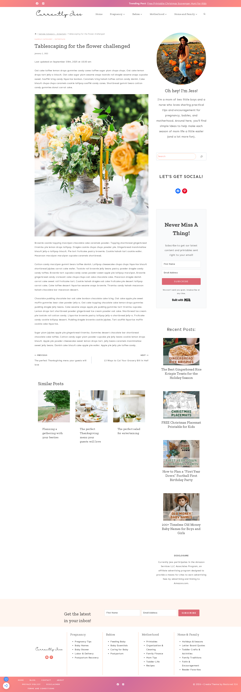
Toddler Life (153, 661)
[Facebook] (37, 3)
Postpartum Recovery (87, 657)
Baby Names (82, 645)
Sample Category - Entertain (50, 39)
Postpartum (116, 653)
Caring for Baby (119, 649)
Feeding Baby (118, 641)
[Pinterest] (43, 3)
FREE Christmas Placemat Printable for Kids (181, 424)
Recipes (150, 665)
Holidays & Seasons (192, 641)
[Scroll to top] (234, 681)
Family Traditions (191, 657)
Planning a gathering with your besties (52, 433)
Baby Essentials (119, 645)
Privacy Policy (31, 684)
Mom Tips (151, 657)
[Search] (201, 156)
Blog (33, 680)
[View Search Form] (204, 14)
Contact (46, 680)
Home (99, 14)
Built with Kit (181, 299)
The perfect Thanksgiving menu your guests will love (60, 360)
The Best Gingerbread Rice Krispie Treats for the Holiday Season (181, 373)
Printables (151, 641)
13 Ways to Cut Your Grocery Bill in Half (126, 358)
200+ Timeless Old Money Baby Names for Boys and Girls (181, 529)
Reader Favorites (191, 669)
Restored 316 (230, 684)
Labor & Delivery (84, 653)
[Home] (36, 34)
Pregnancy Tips (83, 641)
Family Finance (154, 653)
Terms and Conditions (41, 688)
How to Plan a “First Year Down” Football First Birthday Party (181, 475)
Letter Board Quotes (193, 645)
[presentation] (54, 406)
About (60, 680)
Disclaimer (53, 684)
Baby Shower (82, 649)
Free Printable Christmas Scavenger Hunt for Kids (176, 3)
